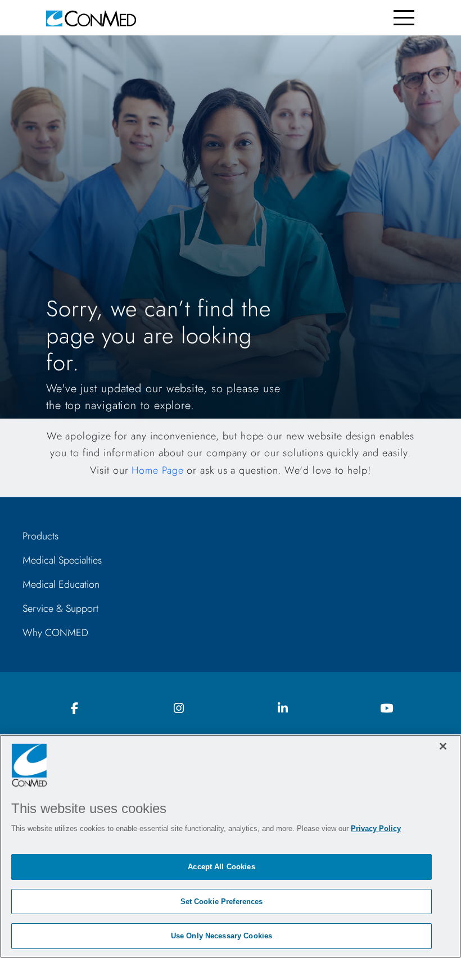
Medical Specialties (62, 560)
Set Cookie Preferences (221, 901)
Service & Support (60, 608)
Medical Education (61, 584)
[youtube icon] (386, 709)
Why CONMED (55, 632)
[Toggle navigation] (404, 17)
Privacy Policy (376, 828)
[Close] (443, 746)
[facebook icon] (74, 709)
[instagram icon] (178, 709)
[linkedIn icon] (282, 709)
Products (40, 536)
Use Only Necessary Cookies (221, 936)
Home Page (157, 470)
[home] (91, 17)
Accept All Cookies (221, 866)
